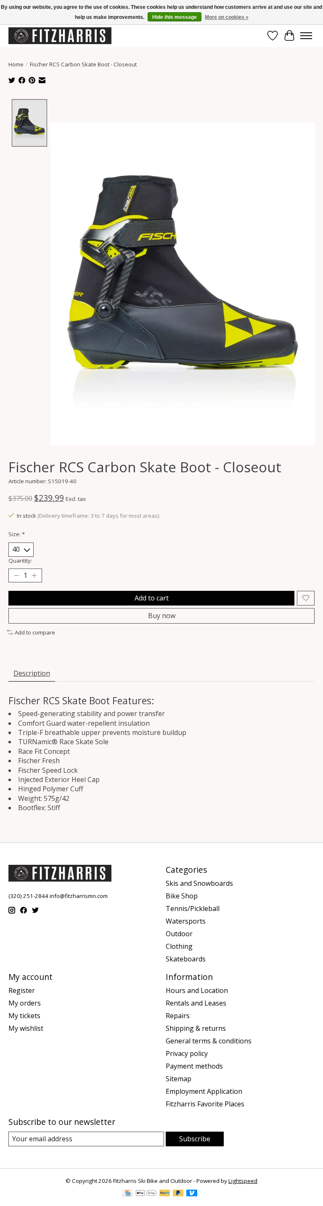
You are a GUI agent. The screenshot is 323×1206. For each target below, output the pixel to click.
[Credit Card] (127, 1194)
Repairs (178, 1015)
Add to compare (35, 632)
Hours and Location (197, 990)
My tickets (24, 1015)
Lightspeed (242, 1181)
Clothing (179, 946)
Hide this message (174, 17)
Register (21, 990)
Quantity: (20, 560)
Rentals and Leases (196, 1003)
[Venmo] (191, 1194)
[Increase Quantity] (34, 575)
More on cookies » (227, 17)
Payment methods (194, 1066)
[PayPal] (164, 1194)
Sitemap (178, 1078)
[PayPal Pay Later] (178, 1194)
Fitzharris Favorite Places (205, 1104)
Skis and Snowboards (199, 883)
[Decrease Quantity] (16, 575)
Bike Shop (182, 896)
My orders (24, 1003)
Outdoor (179, 933)
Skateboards (186, 959)
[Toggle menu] (306, 35)
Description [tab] (31, 673)
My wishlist (25, 1028)
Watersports (186, 921)
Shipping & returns (196, 1028)
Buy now (161, 615)
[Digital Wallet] (146, 1194)
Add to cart (152, 598)
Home (16, 64)
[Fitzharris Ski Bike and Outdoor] (59, 35)
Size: (16, 534)
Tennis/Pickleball (193, 908)
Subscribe (194, 1138)
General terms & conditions (209, 1040)
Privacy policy (187, 1053)
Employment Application (204, 1091)
